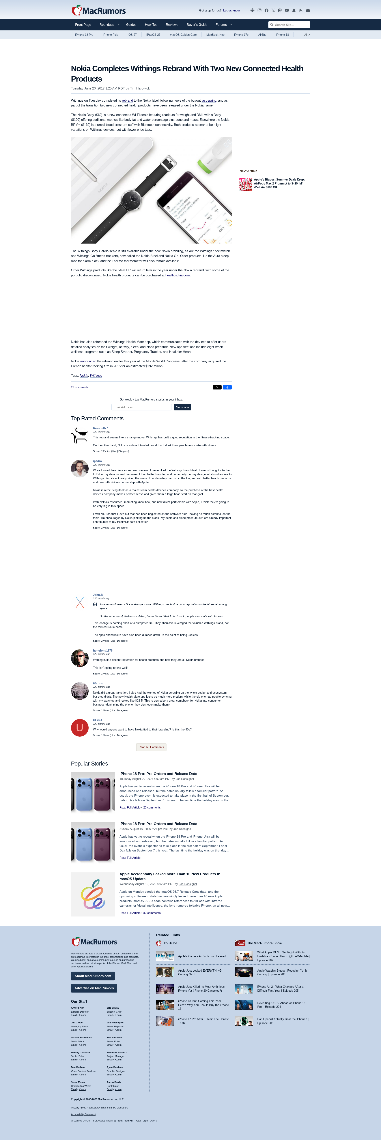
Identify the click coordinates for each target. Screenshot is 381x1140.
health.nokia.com (177, 275)
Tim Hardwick (140, 88)
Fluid (119, 1120)
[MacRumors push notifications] (294, 10)
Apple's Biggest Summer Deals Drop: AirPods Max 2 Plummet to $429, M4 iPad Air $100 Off (279, 183)
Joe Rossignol (185, 778)
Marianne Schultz (117, 1052)
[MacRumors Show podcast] (252, 10)
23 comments (79, 387)
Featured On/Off (81, 1120)
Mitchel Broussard (81, 1037)
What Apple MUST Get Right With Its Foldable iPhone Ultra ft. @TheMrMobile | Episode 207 (283, 956)
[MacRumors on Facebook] (266, 10)
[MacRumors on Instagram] (259, 10)
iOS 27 (132, 34)
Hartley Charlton (80, 1052)
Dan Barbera (78, 1067)
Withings (96, 375)
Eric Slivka (113, 1007)
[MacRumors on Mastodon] (280, 10)
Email (74, 1015)
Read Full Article (130, 807)
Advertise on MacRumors (94, 988)
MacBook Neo (215, 34)
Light (145, 1120)
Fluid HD (128, 1120)
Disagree (123, 451)
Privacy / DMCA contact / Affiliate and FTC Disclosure (99, 1107)
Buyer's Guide (197, 24)
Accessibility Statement (83, 1114)
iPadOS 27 (153, 34)
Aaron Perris (114, 1082)
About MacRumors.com (93, 976)
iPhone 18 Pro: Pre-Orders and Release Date (158, 774)
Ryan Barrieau (115, 1067)
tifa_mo (98, 683)
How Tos (151, 24)
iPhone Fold (110, 34)
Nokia (84, 375)
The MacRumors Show (264, 943)
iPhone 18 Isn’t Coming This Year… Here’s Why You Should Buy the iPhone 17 (203, 1004)
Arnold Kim (77, 1007)
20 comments (152, 807)
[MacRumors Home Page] (98, 10)
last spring (209, 100)
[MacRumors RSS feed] (301, 10)
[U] (80, 735)
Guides (131, 24)
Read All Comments (151, 747)
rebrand (127, 100)
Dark (152, 1120)
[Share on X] (217, 387)
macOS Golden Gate (183, 34)
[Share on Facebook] (227, 387)
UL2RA (97, 720)
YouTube (170, 943)
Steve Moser (78, 1082)
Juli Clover (77, 1022)
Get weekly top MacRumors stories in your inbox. (151, 399)
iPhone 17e (241, 34)
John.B (98, 594)
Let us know (231, 10)
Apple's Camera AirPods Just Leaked (202, 956)
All (307, 34)
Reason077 (100, 428)
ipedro (97, 461)
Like (114, 451)
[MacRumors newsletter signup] (308, 10)
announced (88, 361)
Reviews (172, 24)
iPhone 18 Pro (84, 34)
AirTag (262, 34)
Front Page (83, 24)
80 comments (152, 913)
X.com (82, 1015)
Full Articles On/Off (103, 1120)
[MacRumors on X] (273, 10)
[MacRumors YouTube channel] (287, 10)
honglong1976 (102, 650)
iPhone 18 (282, 34)
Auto (138, 1120)
